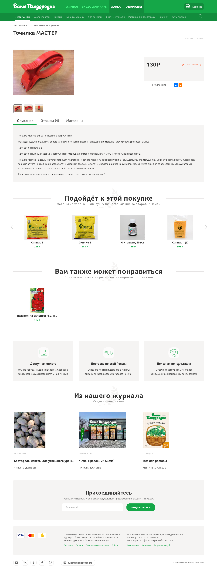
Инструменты (22, 16)
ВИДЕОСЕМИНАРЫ (94, 6)
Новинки (163, 16)
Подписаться (140, 507)
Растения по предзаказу (141, 16)
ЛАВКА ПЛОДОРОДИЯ (126, 6)
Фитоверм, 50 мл (132, 242)
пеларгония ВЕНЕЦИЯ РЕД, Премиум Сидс (37, 315)
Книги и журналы (115, 16)
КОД (187, 38)
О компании (133, 545)
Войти (115, 545)
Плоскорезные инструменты (45, 25)
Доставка (68, 545)
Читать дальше (25, 467)
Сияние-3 (37, 242)
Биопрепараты (42, 16)
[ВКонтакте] (176, 85)
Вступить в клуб (162, 545)
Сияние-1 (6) (180, 242)
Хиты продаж (179, 16)
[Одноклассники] (180, 85)
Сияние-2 (85, 242)
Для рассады (95, 16)
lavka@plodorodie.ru (79, 562)
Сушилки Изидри (75, 16)
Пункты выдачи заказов (97, 545)
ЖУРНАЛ (72, 6)
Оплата (79, 545)
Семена (58, 16)
